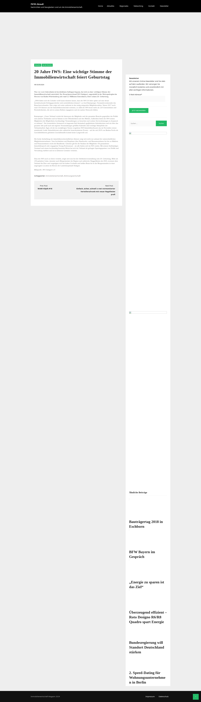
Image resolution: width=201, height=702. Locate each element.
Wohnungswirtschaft (72, 176)
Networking (138, 6)
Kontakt (151, 6)
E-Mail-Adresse (135, 94)
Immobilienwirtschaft (54, 176)
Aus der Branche (47, 65)
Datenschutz (164, 696)
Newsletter (164, 6)
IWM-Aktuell (37, 4)
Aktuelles (110, 6)
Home (100, 6)
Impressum (150, 696)
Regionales (124, 6)
